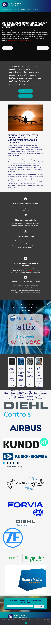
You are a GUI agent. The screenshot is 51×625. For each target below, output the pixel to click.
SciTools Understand (25, 91)
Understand (12, 398)
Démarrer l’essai (42, 48)
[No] (49, 621)
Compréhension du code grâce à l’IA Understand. (39, 371)
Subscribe (39, 606)
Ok (25, 623)
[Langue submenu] (30, 9)
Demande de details (25, 96)
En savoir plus (7, 48)
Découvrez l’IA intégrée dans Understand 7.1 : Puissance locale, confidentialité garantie (21, 373)
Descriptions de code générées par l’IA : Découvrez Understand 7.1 (30, 372)
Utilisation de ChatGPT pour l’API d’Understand (11, 370)
